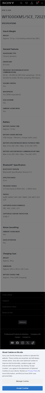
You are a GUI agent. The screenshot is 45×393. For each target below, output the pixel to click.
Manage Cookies (22, 381)
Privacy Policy (33, 371)
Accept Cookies (22, 388)
